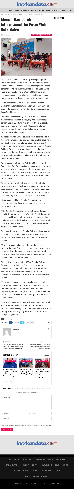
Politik (41, 10)
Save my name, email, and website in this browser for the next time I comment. (26, 425)
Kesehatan (35, 470)
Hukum (48, 10)
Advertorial (27, 459)
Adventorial (25, 10)
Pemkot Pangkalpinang (10, 319)
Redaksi (57, 470)
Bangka (50, 459)
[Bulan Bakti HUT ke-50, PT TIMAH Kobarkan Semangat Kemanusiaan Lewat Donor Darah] (42, 363)
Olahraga (62, 10)
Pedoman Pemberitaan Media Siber (37, 476)
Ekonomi (54, 10)
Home (10, 10)
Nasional (16, 10)
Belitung (35, 465)
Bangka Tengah (61, 459)
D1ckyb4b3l (55, 484)
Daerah (33, 10)
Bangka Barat (24, 465)
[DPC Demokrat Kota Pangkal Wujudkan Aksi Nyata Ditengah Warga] (26, 363)
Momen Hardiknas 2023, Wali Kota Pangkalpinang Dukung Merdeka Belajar (40, 346)
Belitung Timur (47, 465)
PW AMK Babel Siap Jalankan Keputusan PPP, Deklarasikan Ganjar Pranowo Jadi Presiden (13, 346)
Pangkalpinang (46, 34)
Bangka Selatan (11, 465)
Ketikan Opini (47, 470)
